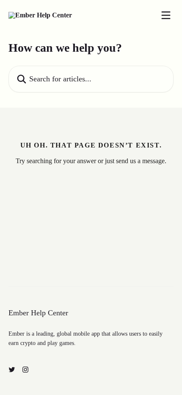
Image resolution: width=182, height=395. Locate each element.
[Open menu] (166, 15)
